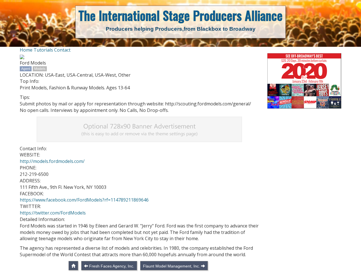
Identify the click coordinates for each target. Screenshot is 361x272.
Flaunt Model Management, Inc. (171, 266)
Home (26, 50)
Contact (62, 50)
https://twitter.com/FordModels (53, 213)
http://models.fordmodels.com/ (52, 161)
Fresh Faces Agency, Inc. (111, 266)
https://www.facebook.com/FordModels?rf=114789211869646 (84, 200)
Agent (25, 69)
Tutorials (43, 50)
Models (39, 69)
